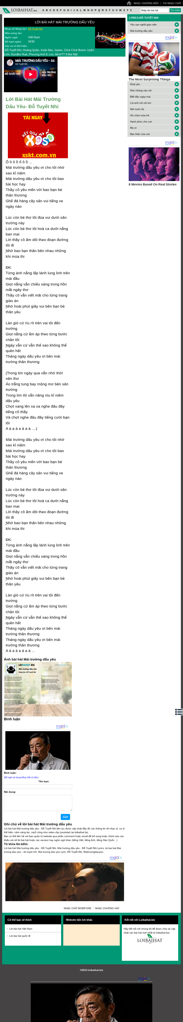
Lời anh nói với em (140, 102)
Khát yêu (135, 84)
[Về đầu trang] (179, 1018)
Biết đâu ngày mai (140, 96)
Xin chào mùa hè (139, 115)
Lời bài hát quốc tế (19, 935)
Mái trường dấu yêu (141, 30)
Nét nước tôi (137, 109)
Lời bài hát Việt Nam (20, 928)
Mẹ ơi (133, 127)
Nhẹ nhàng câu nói (141, 90)
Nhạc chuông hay (107, 908)
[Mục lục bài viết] (179, 712)
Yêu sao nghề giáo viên (143, 24)
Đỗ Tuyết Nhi (35, 28)
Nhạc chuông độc (146, 3)
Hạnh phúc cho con (141, 121)
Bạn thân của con (140, 134)
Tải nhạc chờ (172, 3)
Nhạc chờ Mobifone (77, 908)
